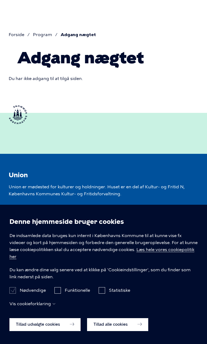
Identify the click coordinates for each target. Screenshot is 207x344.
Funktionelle (77, 290)
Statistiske (119, 290)
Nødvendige (33, 290)
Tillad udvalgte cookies (38, 324)
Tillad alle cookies (111, 324)
